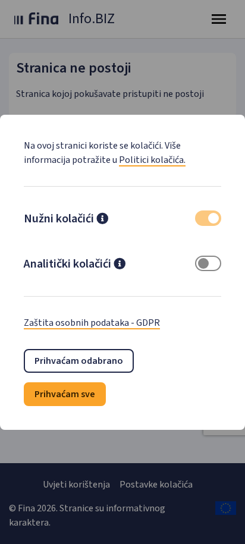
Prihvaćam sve (64, 394)
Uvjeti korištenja (76, 484)
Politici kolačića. (152, 159)
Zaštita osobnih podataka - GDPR (92, 322)
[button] (102, 220)
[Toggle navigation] (218, 19)
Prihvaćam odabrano (78, 360)
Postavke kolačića (156, 484)
